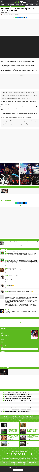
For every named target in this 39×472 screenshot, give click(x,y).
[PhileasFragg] (2, 312)
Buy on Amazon (19, 349)
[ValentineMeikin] (2, 298)
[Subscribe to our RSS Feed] (7, 454)
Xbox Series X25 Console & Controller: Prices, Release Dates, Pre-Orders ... (17, 398)
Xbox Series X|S (3, 333)
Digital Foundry (25, 462)
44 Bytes (23, 458)
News (2, 6)
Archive (15, 418)
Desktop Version (27, 418)
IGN (35, 462)
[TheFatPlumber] (2, 254)
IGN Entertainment (15, 458)
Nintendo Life (7, 462)
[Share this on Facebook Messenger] (26, 17)
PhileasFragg (7, 309)
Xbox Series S (23, 6)
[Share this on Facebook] (20, 17)
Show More (19, 448)
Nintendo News (31, 462)
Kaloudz (6, 275)
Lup (6, 268)
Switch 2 (5, 335)
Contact (23, 416)
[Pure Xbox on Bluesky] (19, 454)
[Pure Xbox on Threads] (27, 454)
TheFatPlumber (8, 251)
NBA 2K (27, 71)
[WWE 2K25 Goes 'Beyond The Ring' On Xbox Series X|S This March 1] (9, 168)
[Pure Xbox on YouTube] (11, 454)
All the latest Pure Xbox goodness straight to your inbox (19, 467)
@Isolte (6, 253)
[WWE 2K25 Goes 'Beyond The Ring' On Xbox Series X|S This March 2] (29, 179)
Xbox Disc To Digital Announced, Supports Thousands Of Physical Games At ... (17, 394)
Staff (9, 416)
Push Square (13, 462)
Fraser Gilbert (6, 14)
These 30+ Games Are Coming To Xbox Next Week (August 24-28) (16, 392)
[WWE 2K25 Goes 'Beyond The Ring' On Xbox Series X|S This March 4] (9, 179)
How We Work (14, 416)
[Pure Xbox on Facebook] (31, 454)
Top (4, 416)
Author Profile (18, 245)
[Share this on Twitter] (22, 17)
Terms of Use (34, 416)
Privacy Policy (28, 416)
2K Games (2, 337)
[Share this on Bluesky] (18, 17)
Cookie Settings (20, 418)
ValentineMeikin (8, 295)
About (7, 416)
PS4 (7, 335)
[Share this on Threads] (24, 17)
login (21, 322)
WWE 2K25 (8, 6)
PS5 (8, 335)
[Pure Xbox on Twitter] (15, 454)
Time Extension (19, 462)
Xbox (4, 6)
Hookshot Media (6, 458)
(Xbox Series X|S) (6, 200)
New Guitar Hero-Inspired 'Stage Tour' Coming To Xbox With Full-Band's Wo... (17, 400)
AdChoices (27, 458)
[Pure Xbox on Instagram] (23, 454)
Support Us (19, 416)
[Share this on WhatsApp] (16, 17)
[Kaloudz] (2, 278)
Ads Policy (11, 418)
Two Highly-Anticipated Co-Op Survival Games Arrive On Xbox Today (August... (17, 407)
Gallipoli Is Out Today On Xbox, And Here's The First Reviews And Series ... (17, 402)
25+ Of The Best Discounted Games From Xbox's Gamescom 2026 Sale (17, 409)
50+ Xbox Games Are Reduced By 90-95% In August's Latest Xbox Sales (16, 411)
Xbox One (12, 6)
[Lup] (2, 271)
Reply (22, 245)
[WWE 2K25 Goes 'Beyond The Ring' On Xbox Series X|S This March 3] (29, 168)
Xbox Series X (17, 6)
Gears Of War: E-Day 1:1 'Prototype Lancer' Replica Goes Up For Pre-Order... (17, 396)
